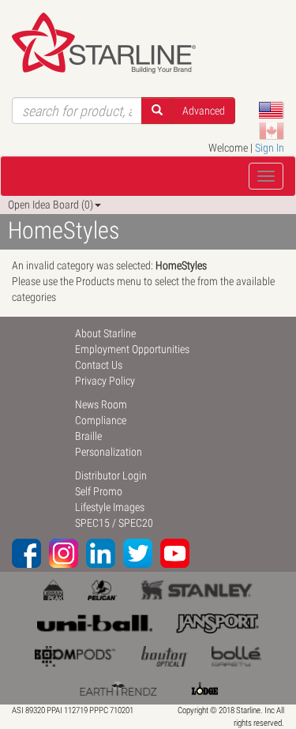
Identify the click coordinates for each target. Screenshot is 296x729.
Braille (88, 436)
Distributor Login (111, 475)
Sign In (269, 147)
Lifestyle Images (109, 507)
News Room (101, 404)
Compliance (100, 420)
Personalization (108, 451)
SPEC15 (92, 523)
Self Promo (98, 491)
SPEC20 (135, 523)
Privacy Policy (105, 380)
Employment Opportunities (132, 349)
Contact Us (98, 365)
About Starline (105, 333)
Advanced (203, 110)
